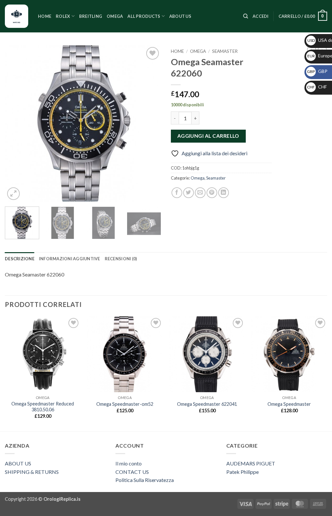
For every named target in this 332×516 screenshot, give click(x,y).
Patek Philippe (242, 472)
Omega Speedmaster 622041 (207, 404)
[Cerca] (245, 16)
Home (44, 16)
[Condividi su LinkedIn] (223, 192)
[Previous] (16, 123)
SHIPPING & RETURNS (32, 472)
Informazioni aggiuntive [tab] (69, 258)
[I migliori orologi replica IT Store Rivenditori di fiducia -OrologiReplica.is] (16, 16)
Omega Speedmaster (289, 404)
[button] (261, 16)
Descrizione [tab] (19, 258)
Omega (115, 16)
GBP (317, 71)
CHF (317, 86)
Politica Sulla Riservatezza (144, 480)
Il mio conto (128, 463)
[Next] (150, 123)
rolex (63, 16)
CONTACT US (132, 472)
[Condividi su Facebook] (177, 192)
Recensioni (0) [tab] (121, 258)
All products (143, 16)
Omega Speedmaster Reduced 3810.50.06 (42, 407)
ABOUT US (18, 463)
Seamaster (225, 51)
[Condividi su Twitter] (188, 192)
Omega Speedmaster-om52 (124, 404)
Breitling (90, 16)
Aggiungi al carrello (208, 136)
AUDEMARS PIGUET (250, 463)
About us (180, 16)
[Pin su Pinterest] (212, 192)
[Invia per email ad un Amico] (200, 192)
